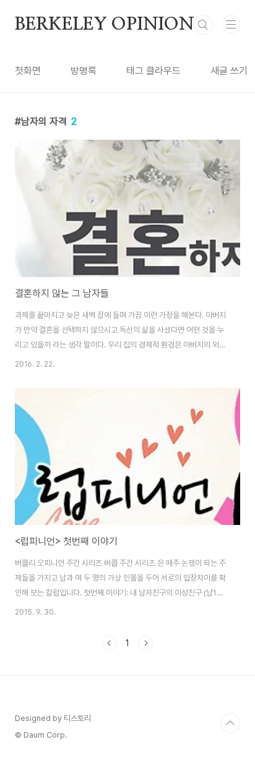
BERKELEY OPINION (104, 24)
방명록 (84, 71)
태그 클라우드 (153, 71)
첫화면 (28, 71)
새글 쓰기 (229, 71)
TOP (230, 723)
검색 (203, 24)
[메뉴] (231, 24)
